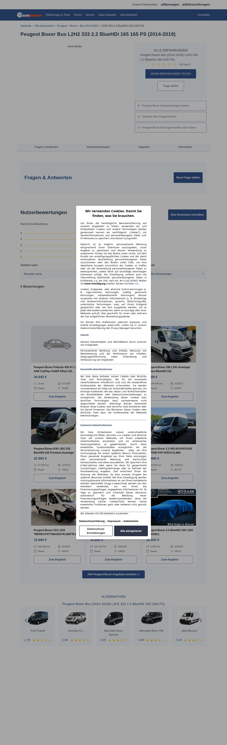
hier (136, 283)
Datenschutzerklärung (92, 521)
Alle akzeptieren (131, 531)
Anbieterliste (130, 521)
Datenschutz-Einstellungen (96, 531)
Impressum (114, 521)
